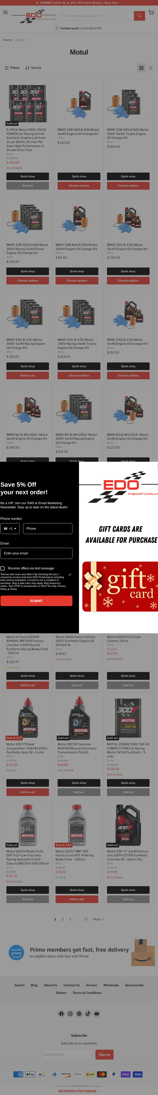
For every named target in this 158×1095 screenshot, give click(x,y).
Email (4, 543)
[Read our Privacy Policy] (69, 574)
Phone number (11, 518)
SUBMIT (36, 601)
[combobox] (10, 528)
